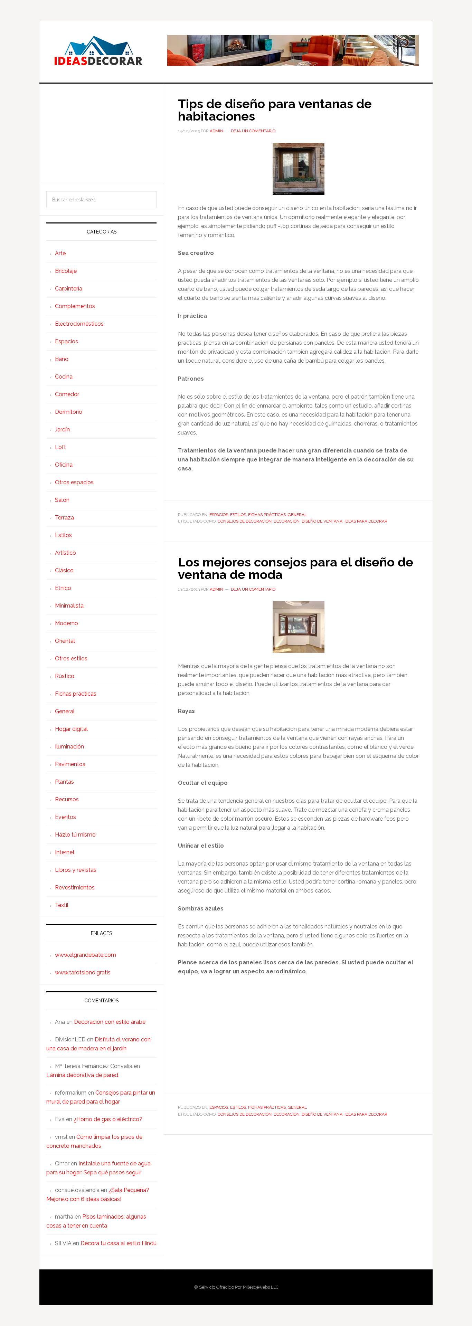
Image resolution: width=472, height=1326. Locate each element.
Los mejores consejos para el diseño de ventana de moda (295, 568)
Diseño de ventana (322, 521)
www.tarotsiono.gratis (83, 972)
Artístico (65, 553)
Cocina (64, 376)
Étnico (63, 588)
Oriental (65, 641)
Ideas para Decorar (98, 50)
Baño (61, 359)
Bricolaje (66, 271)
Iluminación (69, 746)
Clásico (64, 570)
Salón (62, 500)
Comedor (67, 394)
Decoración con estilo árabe (109, 1022)
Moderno (66, 623)
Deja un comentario (253, 130)
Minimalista (69, 605)
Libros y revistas (75, 870)
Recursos (67, 799)
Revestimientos (75, 887)
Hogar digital (71, 729)
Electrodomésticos (79, 324)
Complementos (75, 306)
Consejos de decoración (245, 521)
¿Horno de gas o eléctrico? (108, 1119)
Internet (65, 852)
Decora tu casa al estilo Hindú (119, 1243)
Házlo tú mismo (75, 834)
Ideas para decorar (365, 521)
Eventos (65, 817)
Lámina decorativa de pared (82, 1075)
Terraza (64, 517)
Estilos (238, 514)
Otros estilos (71, 658)
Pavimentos (70, 764)
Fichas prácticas (267, 514)
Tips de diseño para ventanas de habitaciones (275, 109)
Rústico (64, 676)
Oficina (64, 464)
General (297, 514)
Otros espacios (74, 482)
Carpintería (68, 288)
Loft (60, 447)
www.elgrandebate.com (85, 955)
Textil (61, 905)
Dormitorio (68, 412)
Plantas (64, 782)
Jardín (62, 429)
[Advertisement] (101, 133)
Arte (60, 253)
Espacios (218, 514)
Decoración (287, 521)
